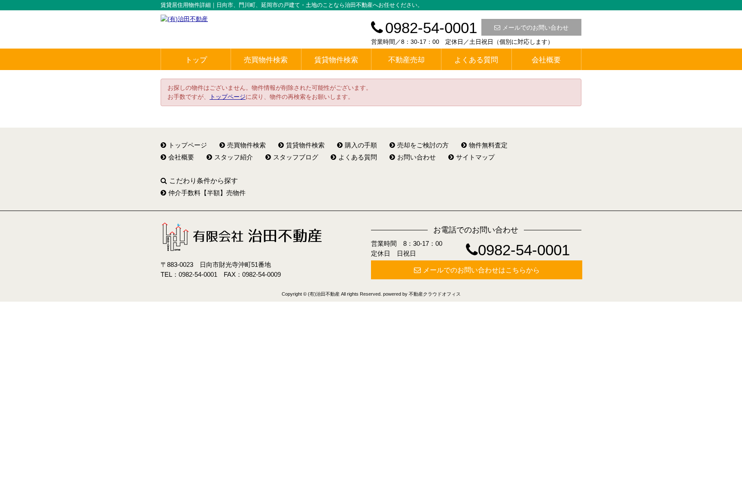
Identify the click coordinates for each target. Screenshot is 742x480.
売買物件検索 (266, 60)
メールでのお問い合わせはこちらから (481, 270)
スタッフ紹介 (233, 157)
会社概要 (546, 60)
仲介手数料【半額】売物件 (207, 192)
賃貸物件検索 (336, 60)
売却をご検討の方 (423, 145)
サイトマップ (475, 157)
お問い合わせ (416, 157)
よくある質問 (476, 60)
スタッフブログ (295, 157)
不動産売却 (406, 60)
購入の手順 (361, 145)
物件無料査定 (488, 145)
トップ (196, 60)
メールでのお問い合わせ (535, 27)
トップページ (228, 96)
